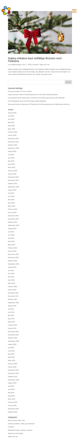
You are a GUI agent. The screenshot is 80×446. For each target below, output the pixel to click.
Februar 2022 (12, 286)
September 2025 (13, 148)
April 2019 (11, 396)
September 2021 (13, 302)
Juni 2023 (11, 235)
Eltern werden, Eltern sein (16, 420)
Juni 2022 (11, 273)
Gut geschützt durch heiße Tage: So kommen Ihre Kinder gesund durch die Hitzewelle (36, 98)
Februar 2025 (12, 171)
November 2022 (13, 257)
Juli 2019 (11, 386)
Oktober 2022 (12, 261)
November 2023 (13, 219)
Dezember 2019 (13, 370)
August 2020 (12, 344)
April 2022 (11, 280)
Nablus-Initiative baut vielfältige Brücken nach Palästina (35, 60)
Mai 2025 (11, 161)
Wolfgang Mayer (16, 64)
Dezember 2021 (13, 293)
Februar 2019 (12, 402)
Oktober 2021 (12, 299)
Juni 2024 (11, 196)
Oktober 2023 (12, 222)
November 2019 (13, 373)
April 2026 (11, 125)
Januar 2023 (12, 251)
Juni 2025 (11, 158)
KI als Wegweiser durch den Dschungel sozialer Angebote (27, 101)
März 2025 (11, 167)
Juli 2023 (11, 232)
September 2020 (13, 341)
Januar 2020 (12, 367)
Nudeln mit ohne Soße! (15, 433)
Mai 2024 (11, 199)
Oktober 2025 (12, 145)
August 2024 (12, 190)
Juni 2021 (11, 312)
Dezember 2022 (13, 254)
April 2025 (11, 164)
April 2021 (11, 319)
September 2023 (13, 225)
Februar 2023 (12, 248)
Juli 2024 (11, 193)
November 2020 (13, 335)
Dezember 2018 (13, 409)
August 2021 (12, 306)
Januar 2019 (12, 405)
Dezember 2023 (13, 216)
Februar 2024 (12, 209)
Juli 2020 (11, 347)
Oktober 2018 (12, 412)
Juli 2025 (11, 154)
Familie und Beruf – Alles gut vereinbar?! (21, 423)
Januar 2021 (12, 328)
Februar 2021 (12, 325)
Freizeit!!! (36, 64)
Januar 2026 (12, 135)
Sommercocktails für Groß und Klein (20, 91)
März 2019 (11, 399)
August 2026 (12, 113)
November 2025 (13, 142)
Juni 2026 (11, 119)
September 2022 (13, 264)
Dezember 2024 (13, 177)
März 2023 (11, 244)
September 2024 (13, 187)
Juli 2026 (11, 116)
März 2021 (11, 322)
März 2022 (11, 283)
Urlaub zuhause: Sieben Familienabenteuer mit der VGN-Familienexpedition (33, 94)
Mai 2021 (11, 315)
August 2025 (12, 151)
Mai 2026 (11, 122)
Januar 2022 (12, 289)
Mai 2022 (11, 277)
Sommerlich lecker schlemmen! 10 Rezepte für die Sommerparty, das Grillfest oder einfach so (39, 104)
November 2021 (13, 296)
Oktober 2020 (12, 338)
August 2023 (12, 228)
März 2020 (11, 360)
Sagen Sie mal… (45, 64)
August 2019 (12, 383)
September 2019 (13, 380)
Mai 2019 (11, 392)
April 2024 (11, 203)
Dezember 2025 (13, 138)
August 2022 (12, 267)
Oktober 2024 (12, 183)
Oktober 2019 (12, 376)
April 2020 (11, 357)
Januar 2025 (12, 174)
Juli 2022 (11, 270)
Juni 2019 (11, 389)
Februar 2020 (12, 364)
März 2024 (11, 206)
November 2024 (13, 180)
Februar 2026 (12, 132)
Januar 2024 (12, 212)
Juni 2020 (11, 351)
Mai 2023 (11, 238)
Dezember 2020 (13, 331)
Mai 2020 (11, 354)
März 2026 (11, 129)
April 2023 (11, 241)
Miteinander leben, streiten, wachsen (20, 430)
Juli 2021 (11, 309)
